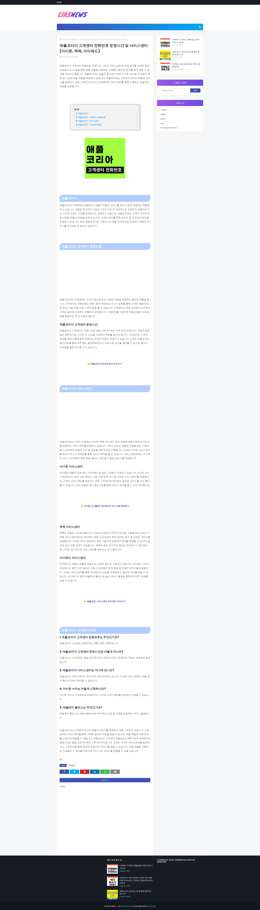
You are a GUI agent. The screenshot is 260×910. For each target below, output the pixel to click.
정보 (162, 123)
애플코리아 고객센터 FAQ (89, 124)
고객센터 (66, 39)
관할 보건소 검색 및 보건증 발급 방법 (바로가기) (185, 53)
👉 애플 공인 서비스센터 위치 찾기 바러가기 (105, 601)
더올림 (163, 114)
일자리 (163, 119)
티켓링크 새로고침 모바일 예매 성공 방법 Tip (186, 65)
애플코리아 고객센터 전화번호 (91, 117)
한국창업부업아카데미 (169, 128)
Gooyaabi (152, 906)
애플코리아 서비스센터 (88, 121)
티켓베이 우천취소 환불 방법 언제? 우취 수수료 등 (186, 41)
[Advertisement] (105, 270)
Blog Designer (127, 906)
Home (59, 2)
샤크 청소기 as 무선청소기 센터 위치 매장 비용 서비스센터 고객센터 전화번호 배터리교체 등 (136, 880)
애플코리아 (83, 113)
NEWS (63, 57)
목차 (76, 109)
